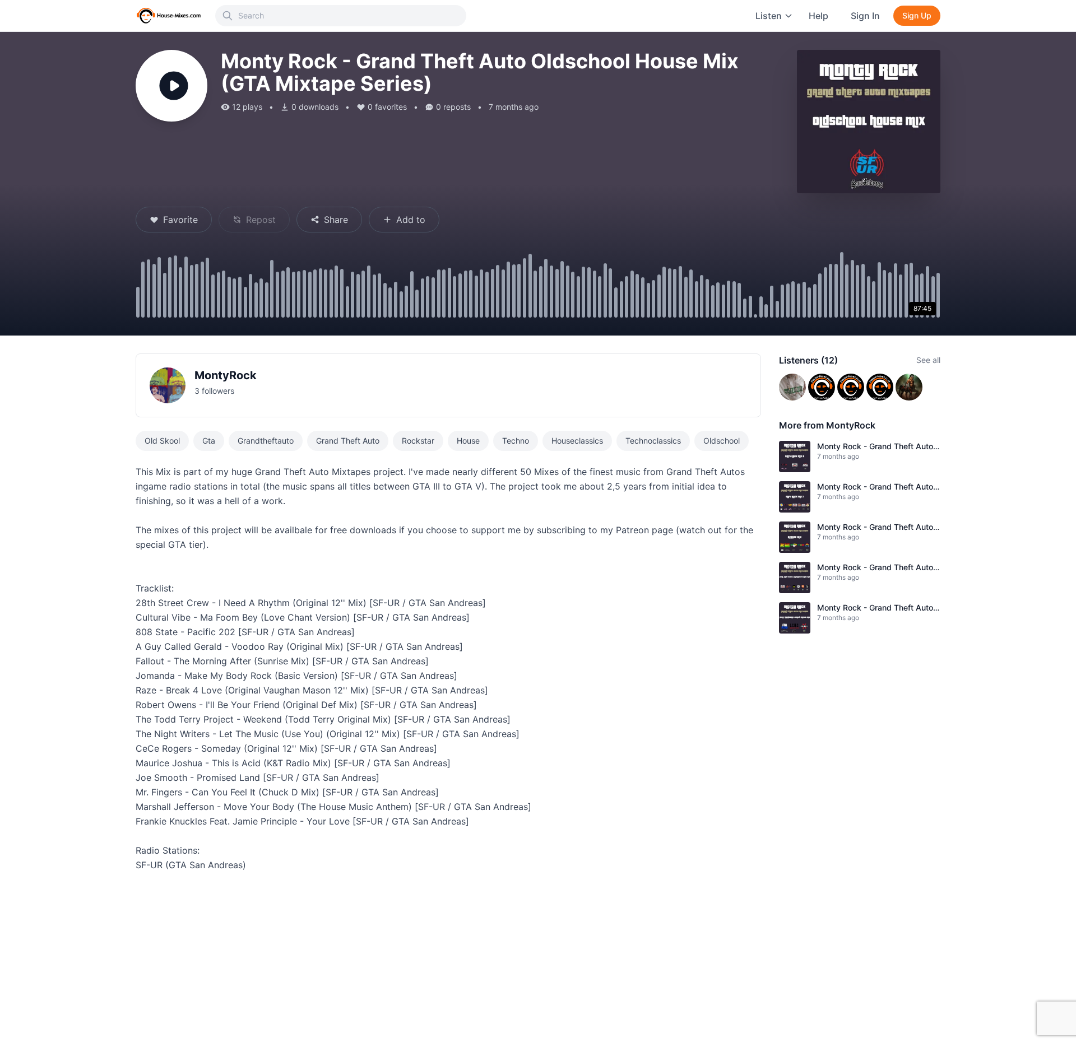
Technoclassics (653, 440)
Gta (208, 440)
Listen (768, 15)
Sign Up (916, 15)
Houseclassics (577, 440)
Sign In (865, 15)
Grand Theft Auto (347, 440)
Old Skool (162, 440)
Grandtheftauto (266, 440)
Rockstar (418, 440)
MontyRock (225, 375)
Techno (515, 440)
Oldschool (721, 440)
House (468, 440)
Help (818, 15)
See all (928, 360)
